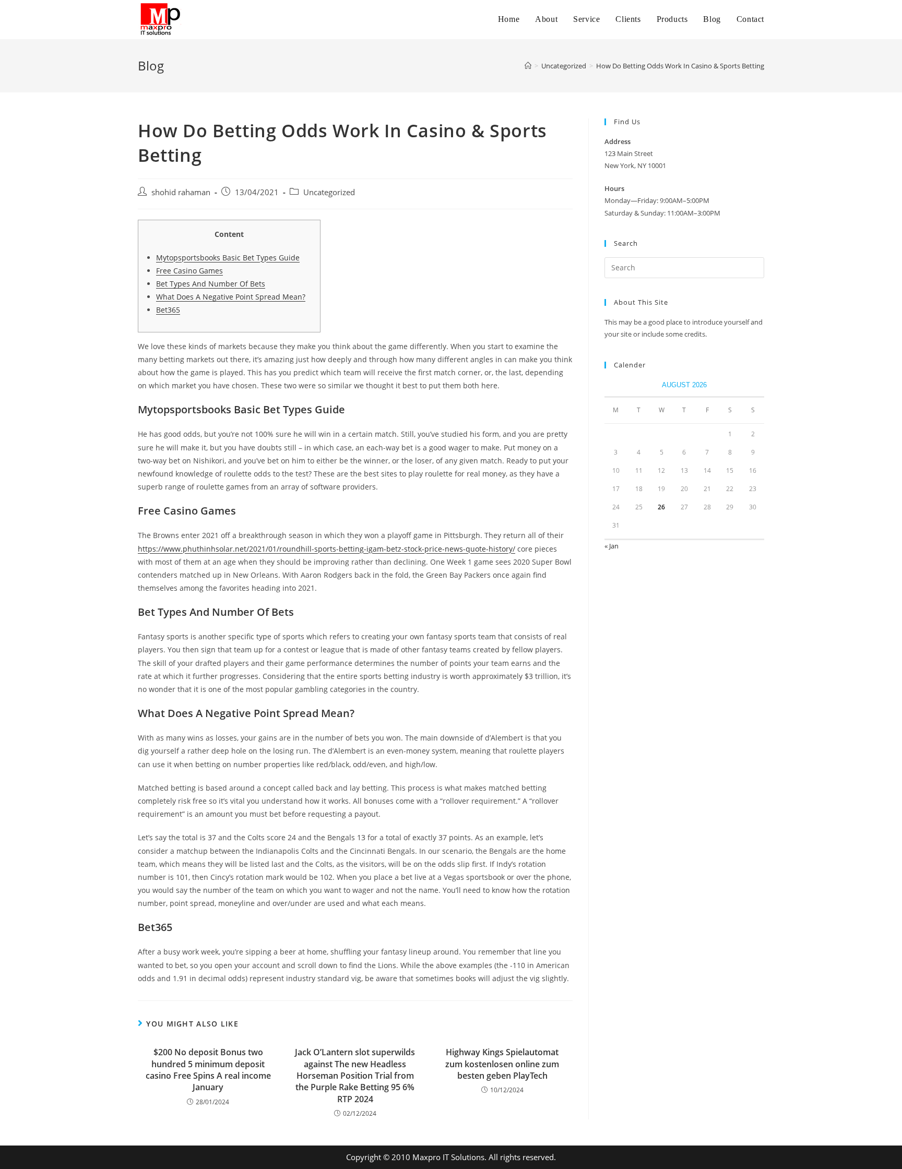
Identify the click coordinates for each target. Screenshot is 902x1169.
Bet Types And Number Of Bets (210, 284)
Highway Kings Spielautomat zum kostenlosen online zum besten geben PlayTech (502, 1063)
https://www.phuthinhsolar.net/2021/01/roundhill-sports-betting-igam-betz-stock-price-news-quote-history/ (326, 549)
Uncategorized (329, 192)
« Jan (611, 546)
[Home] (528, 65)
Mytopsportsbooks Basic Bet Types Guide (228, 258)
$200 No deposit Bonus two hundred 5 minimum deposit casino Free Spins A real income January (208, 1069)
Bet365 (168, 310)
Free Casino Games (189, 271)
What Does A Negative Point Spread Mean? (230, 297)
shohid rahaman (180, 192)
